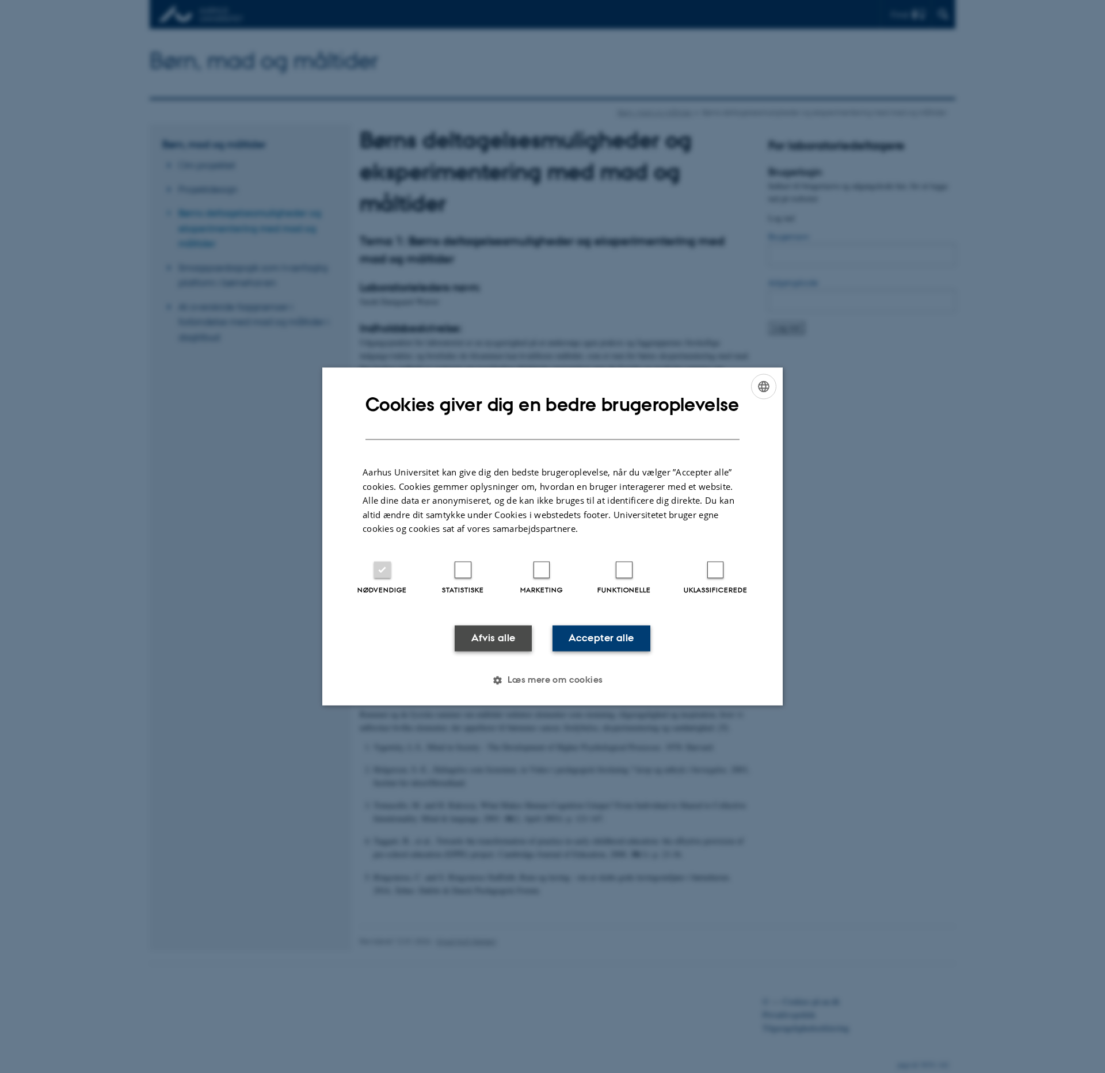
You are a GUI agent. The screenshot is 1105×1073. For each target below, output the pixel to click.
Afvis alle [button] (493, 637)
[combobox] (763, 386)
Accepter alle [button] (601, 637)
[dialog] (552, 536)
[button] (552, 680)
